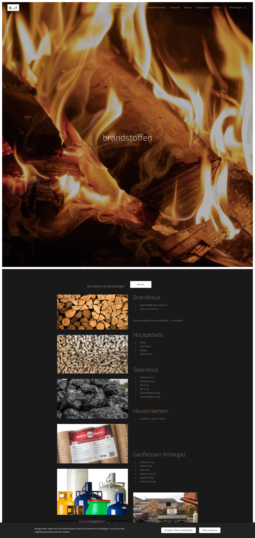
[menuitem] (121, 7)
